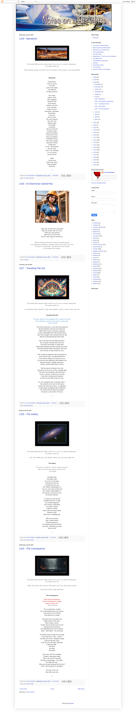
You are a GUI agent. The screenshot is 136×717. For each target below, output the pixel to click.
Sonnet (95, 277)
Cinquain (95, 225)
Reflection (96, 264)
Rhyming (26, 405)
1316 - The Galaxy (28, 414)
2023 (95, 122)
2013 (95, 147)
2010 (95, 155)
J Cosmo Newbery (30, 175)
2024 (95, 82)
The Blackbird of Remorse (100, 60)
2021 (95, 127)
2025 (95, 79)
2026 (95, 77)
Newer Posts (23, 689)
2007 (95, 162)
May (96, 114)
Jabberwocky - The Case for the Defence (104, 56)
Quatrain (95, 262)
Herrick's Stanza (97, 244)
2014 (95, 145)
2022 (95, 125)
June (96, 112)
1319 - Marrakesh (28, 38)
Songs (95, 275)
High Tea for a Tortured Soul (101, 50)
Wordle (31, 178)
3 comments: (55, 257)
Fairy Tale (96, 233)
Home (52, 689)
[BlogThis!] (64, 176)
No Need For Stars (98, 65)
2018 (95, 135)
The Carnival (96, 67)
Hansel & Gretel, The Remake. (101, 69)
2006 (95, 165)
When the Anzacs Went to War (101, 47)
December (98, 84)
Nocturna (95, 253)
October (97, 89)
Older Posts (81, 689)
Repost (95, 266)
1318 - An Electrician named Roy (36, 183)
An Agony (95, 223)
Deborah (95, 229)
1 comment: (54, 403)
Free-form (26, 178)
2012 (95, 150)
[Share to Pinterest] (70, 176)
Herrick (95, 242)
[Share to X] (66, 176)
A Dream (95, 63)
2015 (95, 142)
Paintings (95, 37)
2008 (95, 160)
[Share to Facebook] (68, 176)
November (98, 87)
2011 (95, 152)
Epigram (95, 231)
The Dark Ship (97, 54)
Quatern (95, 260)
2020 (95, 130)
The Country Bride (98, 52)
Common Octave (98, 227)
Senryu (95, 273)
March (97, 119)
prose (94, 257)
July (96, 96)
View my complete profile (98, 183)
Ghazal (95, 238)
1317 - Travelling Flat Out (32, 268)
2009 (95, 157)
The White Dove (97, 58)
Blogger (71, 703)
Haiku (94, 240)
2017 (95, 137)
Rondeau (95, 270)
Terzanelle (96, 279)
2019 (95, 132)
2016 (95, 140)
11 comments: (55, 681)
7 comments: (55, 175)
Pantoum (95, 255)
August (97, 94)
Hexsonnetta (96, 247)
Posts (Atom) (30, 692)
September (98, 91)
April (96, 117)
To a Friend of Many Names (101, 45)
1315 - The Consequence (32, 548)
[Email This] (62, 176)
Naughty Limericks (98, 251)
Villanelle (95, 281)
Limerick (26, 259)
